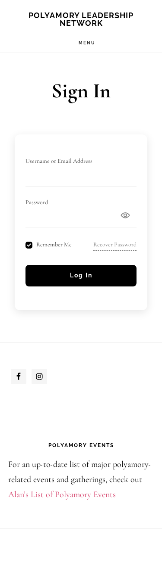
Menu (87, 42)
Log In (81, 275)
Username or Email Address (58, 161)
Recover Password (115, 244)
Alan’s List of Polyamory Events (62, 494)
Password (36, 202)
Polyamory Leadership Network (81, 19)
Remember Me (54, 244)
